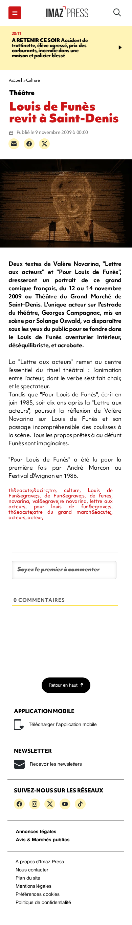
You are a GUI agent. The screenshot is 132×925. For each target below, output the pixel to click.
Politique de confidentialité (43, 903)
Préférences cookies (38, 894)
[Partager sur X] (44, 143)
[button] (14, 12)
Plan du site (28, 878)
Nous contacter (32, 870)
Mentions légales (33, 886)
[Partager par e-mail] (13, 143)
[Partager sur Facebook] (29, 143)
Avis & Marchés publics (43, 840)
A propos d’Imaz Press (40, 862)
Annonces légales (36, 832)
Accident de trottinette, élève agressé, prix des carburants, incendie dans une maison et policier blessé (45, 48)
